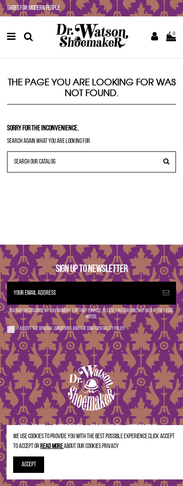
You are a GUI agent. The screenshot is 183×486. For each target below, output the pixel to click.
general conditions (56, 328)
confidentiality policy (106, 328)
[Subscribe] (166, 293)
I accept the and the (71, 328)
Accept (29, 464)
